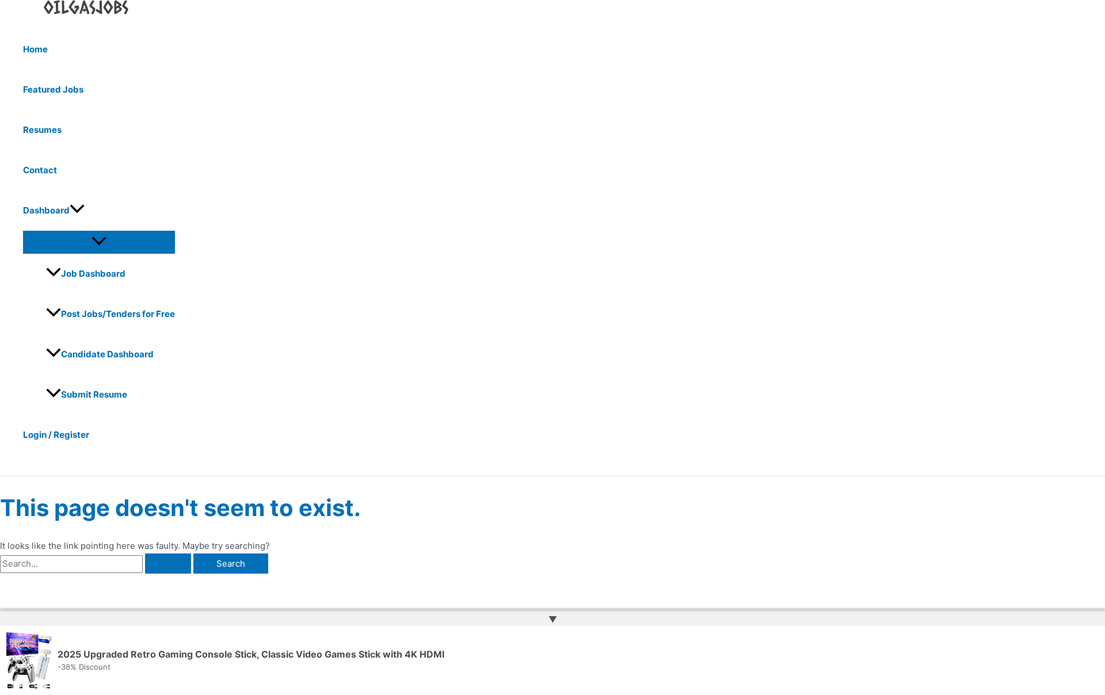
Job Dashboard (93, 273)
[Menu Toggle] (99, 242)
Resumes (42, 129)
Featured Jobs (53, 89)
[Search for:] (96, 563)
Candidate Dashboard (107, 354)
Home (35, 49)
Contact (40, 170)
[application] (77, 210)
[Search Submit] (168, 563)
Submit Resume (94, 394)
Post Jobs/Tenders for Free (118, 313)
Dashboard (46, 210)
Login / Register (56, 434)
